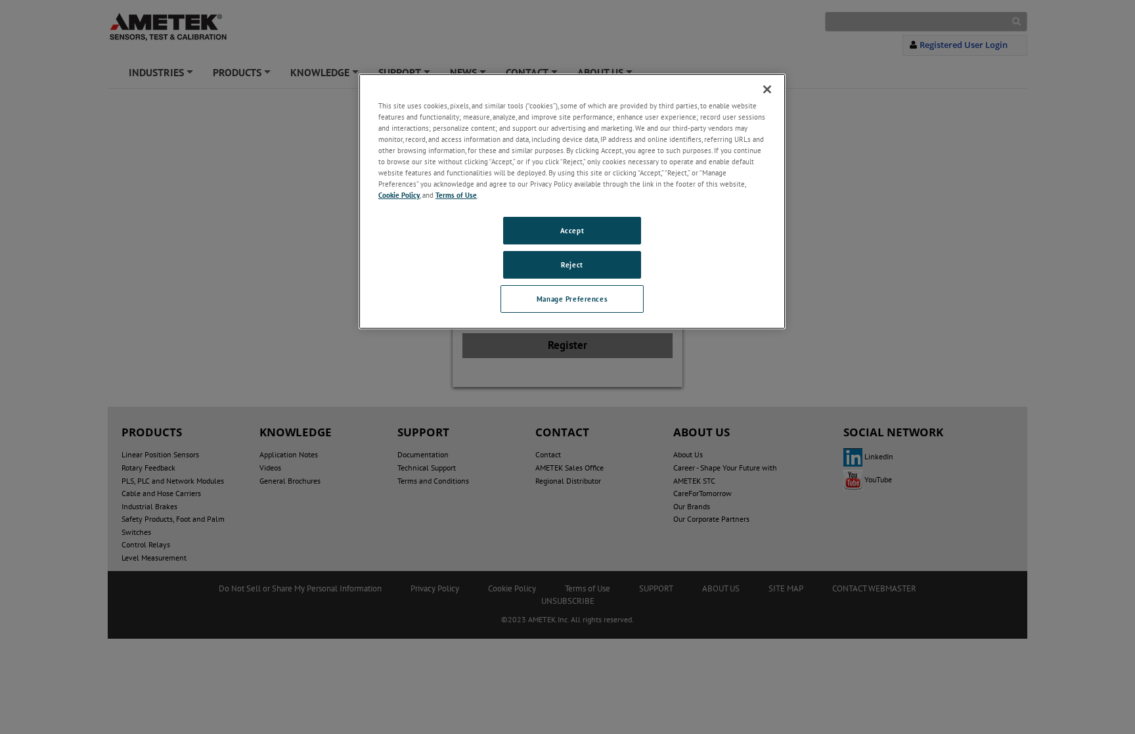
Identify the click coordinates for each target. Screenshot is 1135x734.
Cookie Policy (399, 195)
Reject (572, 264)
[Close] (767, 89)
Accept (572, 230)
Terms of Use (456, 195)
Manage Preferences (572, 299)
